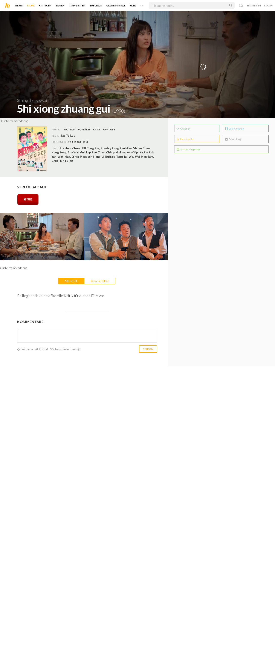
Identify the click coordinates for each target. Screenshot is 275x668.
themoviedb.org (19, 121)
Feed (133, 5)
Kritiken (45, 5)
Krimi (97, 129)
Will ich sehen (236, 128)
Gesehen (185, 128)
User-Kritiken (100, 281)
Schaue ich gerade (190, 149)
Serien (60, 5)
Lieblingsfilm (187, 139)
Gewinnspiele (116, 5)
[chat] (241, 5)
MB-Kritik (71, 281)
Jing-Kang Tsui (77, 142)
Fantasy (109, 129)
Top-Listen (77, 5)
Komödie (84, 129)
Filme (31, 5)
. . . (142, 4)
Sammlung (234, 139)
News (19, 5)
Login (268, 5)
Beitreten (254, 5)
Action (69, 129)
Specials (96, 5)
